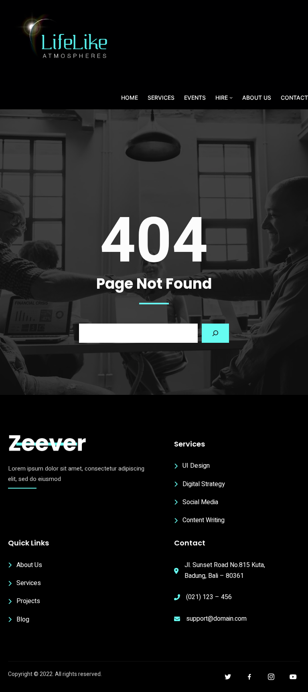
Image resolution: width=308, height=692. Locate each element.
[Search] (215, 333)
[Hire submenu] (231, 97)
